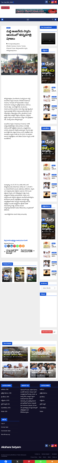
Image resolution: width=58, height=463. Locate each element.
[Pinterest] (14, 246)
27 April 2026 (48, 75)
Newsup (23, 454)
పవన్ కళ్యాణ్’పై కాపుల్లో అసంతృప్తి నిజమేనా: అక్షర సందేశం (12, 354)
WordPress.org (5, 434)
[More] (23, 246)
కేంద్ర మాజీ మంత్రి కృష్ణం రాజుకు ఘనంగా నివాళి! (15, 240)
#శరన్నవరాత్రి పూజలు (11, 50)
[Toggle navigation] (28, 19)
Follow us (54, 457)
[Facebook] (5, 246)
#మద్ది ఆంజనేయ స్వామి (21, 48)
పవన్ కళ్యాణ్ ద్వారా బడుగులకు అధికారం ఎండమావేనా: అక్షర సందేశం (42, 372)
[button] (52, 19)
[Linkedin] (11, 246)
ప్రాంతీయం (8, 27)
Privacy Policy (33, 457)
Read (40, 457)
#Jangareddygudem (14, 44)
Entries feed (4, 427)
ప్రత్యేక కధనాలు (54, 106)
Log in (3, 423)
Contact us (37, 454)
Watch (49, 457)
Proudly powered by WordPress (8, 454)
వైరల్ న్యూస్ (4, 404)
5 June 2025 (8, 372)
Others (44, 457)
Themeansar (4, 456)
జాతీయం (3, 389)
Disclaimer (54, 454)
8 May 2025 (36, 375)
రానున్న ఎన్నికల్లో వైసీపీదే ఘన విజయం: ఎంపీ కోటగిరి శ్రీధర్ (12, 251)
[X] (8, 246)
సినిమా (3, 411)
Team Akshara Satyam (46, 79)
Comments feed (5, 430)
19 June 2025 (36, 356)
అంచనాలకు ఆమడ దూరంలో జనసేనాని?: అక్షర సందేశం (13, 369)
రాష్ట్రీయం (53, 87)
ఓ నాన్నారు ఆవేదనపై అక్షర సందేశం (54, 118)
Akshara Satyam (11, 447)
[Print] (20, 246)
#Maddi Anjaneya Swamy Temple (16, 46)
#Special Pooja (10, 48)
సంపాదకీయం (44, 67)
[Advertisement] (19, 87)
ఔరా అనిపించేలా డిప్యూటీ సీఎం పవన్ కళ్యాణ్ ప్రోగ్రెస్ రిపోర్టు (42, 353)
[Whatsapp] (17, 246)
